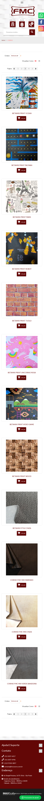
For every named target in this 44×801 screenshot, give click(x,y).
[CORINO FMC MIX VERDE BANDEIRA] (21, 663)
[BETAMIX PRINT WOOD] (21, 456)
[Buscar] (32, 32)
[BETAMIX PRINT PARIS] (21, 196)
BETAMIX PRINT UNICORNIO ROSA (22, 373)
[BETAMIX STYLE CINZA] (21, 508)
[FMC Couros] (23, 11)
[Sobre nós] (13, 24)
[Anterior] (14, 68)
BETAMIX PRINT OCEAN (21, 113)
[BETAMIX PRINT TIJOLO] (21, 300)
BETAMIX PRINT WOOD (21, 476)
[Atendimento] (31, 24)
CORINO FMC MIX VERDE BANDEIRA (22, 684)
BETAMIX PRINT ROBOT (21, 269)
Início (3, 40)
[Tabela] (35, 61)
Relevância (14, 56)
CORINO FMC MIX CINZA (22, 632)
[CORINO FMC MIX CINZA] (21, 611)
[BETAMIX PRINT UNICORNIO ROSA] (21, 352)
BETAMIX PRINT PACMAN (22, 165)
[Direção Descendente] (20, 55)
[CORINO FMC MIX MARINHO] (21, 559)
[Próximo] (36, 68)
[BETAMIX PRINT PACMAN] (21, 145)
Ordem (7, 56)
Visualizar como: (28, 61)
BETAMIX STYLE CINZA (22, 528)
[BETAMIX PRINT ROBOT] (21, 248)
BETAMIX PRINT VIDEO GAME (22, 424)
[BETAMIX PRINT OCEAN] (21, 93)
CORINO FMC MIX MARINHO (21, 580)
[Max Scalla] (8, 793)
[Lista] (39, 61)
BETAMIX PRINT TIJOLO (21, 321)
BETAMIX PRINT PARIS (22, 217)
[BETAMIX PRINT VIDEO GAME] (21, 404)
